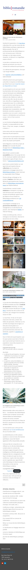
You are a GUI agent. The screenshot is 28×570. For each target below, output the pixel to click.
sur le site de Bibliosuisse (17, 429)
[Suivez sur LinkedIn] (5, 563)
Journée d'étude (12, 39)
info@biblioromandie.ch (8, 552)
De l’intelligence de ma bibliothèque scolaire (13, 405)
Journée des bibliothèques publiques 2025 (13, 290)
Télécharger (16, 471)
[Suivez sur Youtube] (2, 563)
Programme (9, 471)
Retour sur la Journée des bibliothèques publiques (12, 38)
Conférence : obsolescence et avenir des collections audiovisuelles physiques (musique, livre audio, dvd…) (14, 502)
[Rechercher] (23, 484)
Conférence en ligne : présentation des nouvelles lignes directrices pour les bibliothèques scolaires (13, 509)
